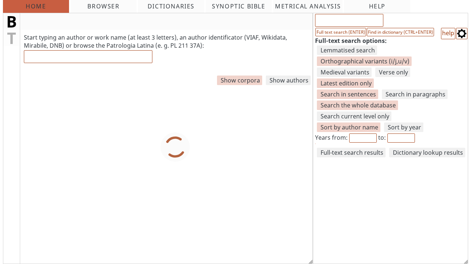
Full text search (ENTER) (341, 32)
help (448, 33)
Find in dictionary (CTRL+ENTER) (400, 32)
